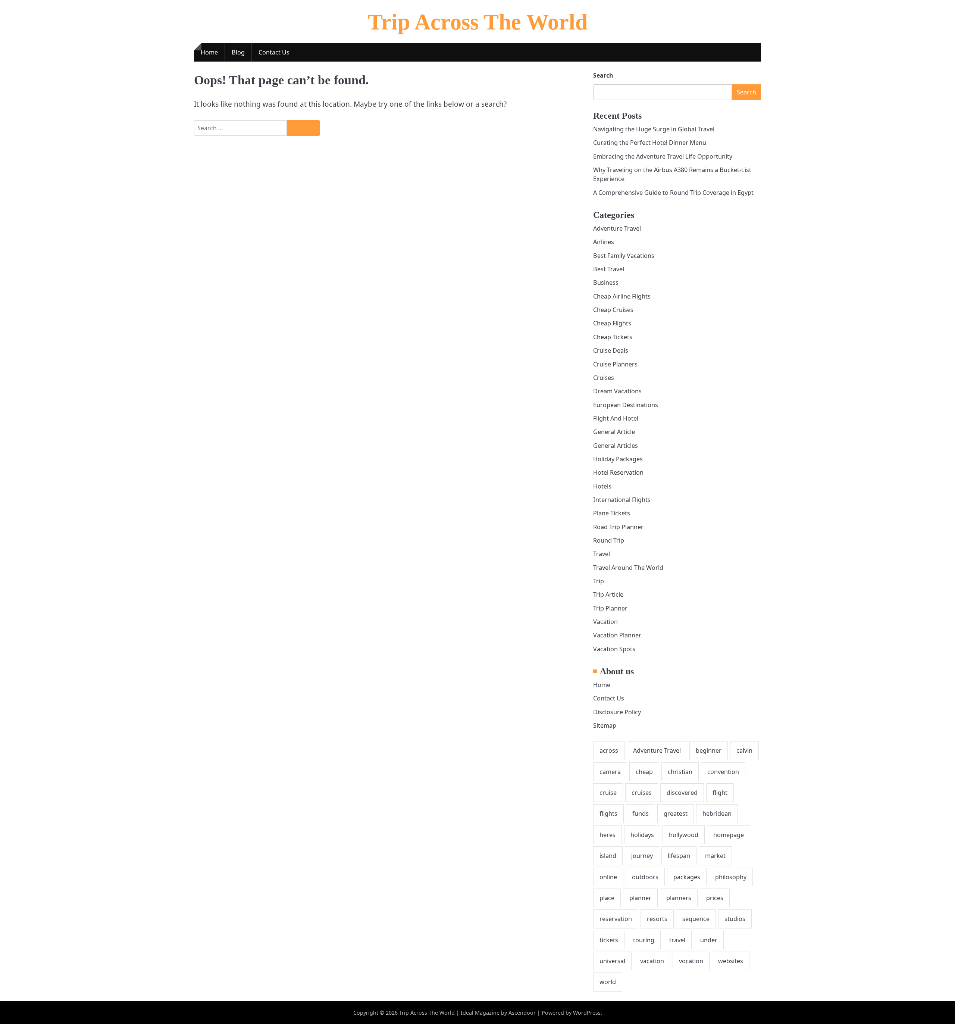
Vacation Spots (614, 649)
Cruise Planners (615, 364)
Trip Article (608, 594)
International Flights (622, 500)
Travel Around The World (628, 567)
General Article (614, 432)
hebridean (717, 813)
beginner (708, 750)
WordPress (587, 1012)
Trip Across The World (478, 22)
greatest (676, 813)
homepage (728, 835)
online (608, 877)
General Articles (615, 445)
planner (640, 898)
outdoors (645, 877)
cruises (642, 793)
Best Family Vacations (623, 256)
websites (730, 961)
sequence (696, 919)
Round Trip (608, 540)
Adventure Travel (617, 228)
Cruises (603, 378)
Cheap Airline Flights (622, 296)
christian (680, 772)
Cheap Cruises (613, 310)
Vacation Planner (617, 635)
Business (606, 282)
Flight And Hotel (615, 418)
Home (209, 52)
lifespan (679, 856)
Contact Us (274, 52)
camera (610, 772)
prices (714, 898)
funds (640, 813)
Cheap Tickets (612, 337)
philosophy (730, 877)
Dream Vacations (617, 391)
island (607, 856)
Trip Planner (610, 608)
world (607, 982)
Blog (238, 52)
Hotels (602, 486)
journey (642, 856)
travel (677, 940)
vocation (691, 961)
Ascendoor (522, 1012)
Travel (601, 554)
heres (607, 835)
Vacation (605, 622)
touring (643, 940)
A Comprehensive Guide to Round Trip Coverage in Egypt (673, 192)
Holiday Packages (618, 459)
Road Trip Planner (618, 527)
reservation (615, 919)
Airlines (603, 242)
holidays (642, 835)
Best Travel (608, 269)
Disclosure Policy (617, 712)
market (715, 856)
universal (612, 961)
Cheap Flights (612, 323)
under (708, 940)
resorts (657, 919)
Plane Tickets (611, 513)
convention (723, 772)
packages (686, 877)
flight (720, 793)
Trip (598, 581)
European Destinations (625, 405)
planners (678, 898)
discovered (682, 793)
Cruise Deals (610, 350)
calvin (744, 750)
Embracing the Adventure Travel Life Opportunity (662, 156)
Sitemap (604, 725)
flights (608, 813)
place (606, 898)
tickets (608, 940)
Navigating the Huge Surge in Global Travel (653, 129)
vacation (652, 961)
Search (603, 75)
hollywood (683, 835)
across (608, 750)
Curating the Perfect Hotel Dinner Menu (649, 142)
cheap (644, 772)
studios (734, 919)
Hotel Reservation (618, 472)
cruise (608, 793)
